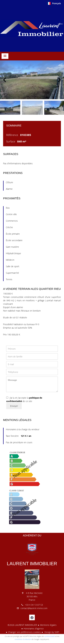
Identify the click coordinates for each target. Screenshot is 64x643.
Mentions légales (48, 624)
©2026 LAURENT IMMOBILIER (22, 624)
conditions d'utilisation (23, 639)
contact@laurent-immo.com (34, 608)
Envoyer (14, 405)
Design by (51, 632)
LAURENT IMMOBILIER (32, 563)
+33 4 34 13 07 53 (34, 604)
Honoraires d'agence (34, 628)
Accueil (32, 28)
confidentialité (49, 636)
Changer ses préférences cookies (24, 632)
